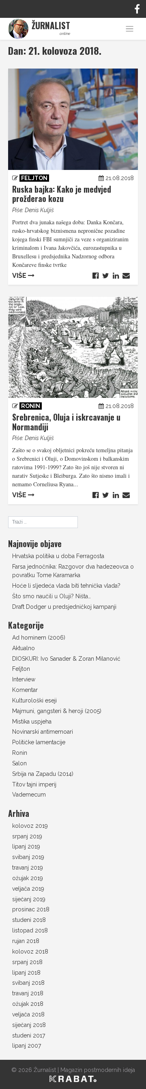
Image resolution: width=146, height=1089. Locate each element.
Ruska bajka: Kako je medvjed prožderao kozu (61, 193)
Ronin (30, 406)
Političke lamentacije (38, 742)
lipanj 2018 (26, 972)
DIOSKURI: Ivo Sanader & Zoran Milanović (66, 658)
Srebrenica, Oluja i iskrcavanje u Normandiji (66, 421)
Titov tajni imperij (34, 784)
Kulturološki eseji (34, 700)
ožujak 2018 (27, 1004)
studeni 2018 (29, 920)
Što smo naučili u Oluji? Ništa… (51, 596)
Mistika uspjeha (32, 721)
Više (20, 275)
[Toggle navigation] (129, 29)
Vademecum (29, 794)
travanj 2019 (27, 867)
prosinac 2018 (30, 909)
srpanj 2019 (27, 836)
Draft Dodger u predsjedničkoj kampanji (64, 607)
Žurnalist (45, 1070)
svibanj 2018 (28, 982)
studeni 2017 (28, 1035)
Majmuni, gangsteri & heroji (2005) (56, 711)
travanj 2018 (27, 993)
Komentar (25, 690)
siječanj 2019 (28, 899)
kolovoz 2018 (30, 951)
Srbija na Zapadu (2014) (42, 774)
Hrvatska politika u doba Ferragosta (58, 556)
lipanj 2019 (26, 846)
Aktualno (23, 648)
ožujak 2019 (27, 878)
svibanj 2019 (28, 857)
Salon (19, 763)
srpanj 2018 (27, 962)
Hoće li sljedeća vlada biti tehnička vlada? (66, 585)
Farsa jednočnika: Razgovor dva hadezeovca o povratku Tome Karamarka (73, 570)
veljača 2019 (28, 888)
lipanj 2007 (26, 1045)
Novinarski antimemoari (42, 731)
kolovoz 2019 (30, 826)
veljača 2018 (28, 1014)
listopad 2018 (30, 930)
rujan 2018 (25, 941)
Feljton (34, 178)
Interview (23, 679)
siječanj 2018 (29, 1025)
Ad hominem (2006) (38, 637)
